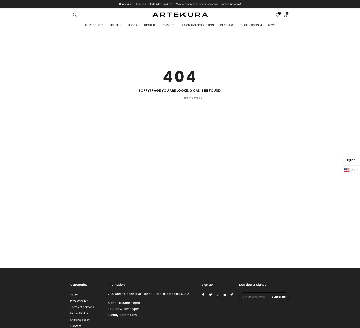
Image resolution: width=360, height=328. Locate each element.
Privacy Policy (79, 301)
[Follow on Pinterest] (231, 294)
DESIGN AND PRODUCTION (197, 25)
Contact (75, 326)
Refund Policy (79, 313)
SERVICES (168, 25)
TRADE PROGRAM (251, 25)
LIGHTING (116, 25)
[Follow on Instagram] (217, 294)
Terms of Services (82, 307)
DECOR (132, 25)
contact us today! (231, 4)
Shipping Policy (80, 320)
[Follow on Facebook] (203, 294)
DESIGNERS (227, 25)
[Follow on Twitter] (210, 294)
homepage (193, 98)
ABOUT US (150, 25)
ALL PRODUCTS (94, 25)
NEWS (271, 25)
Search (75, 294)
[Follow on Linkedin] (224, 294)
